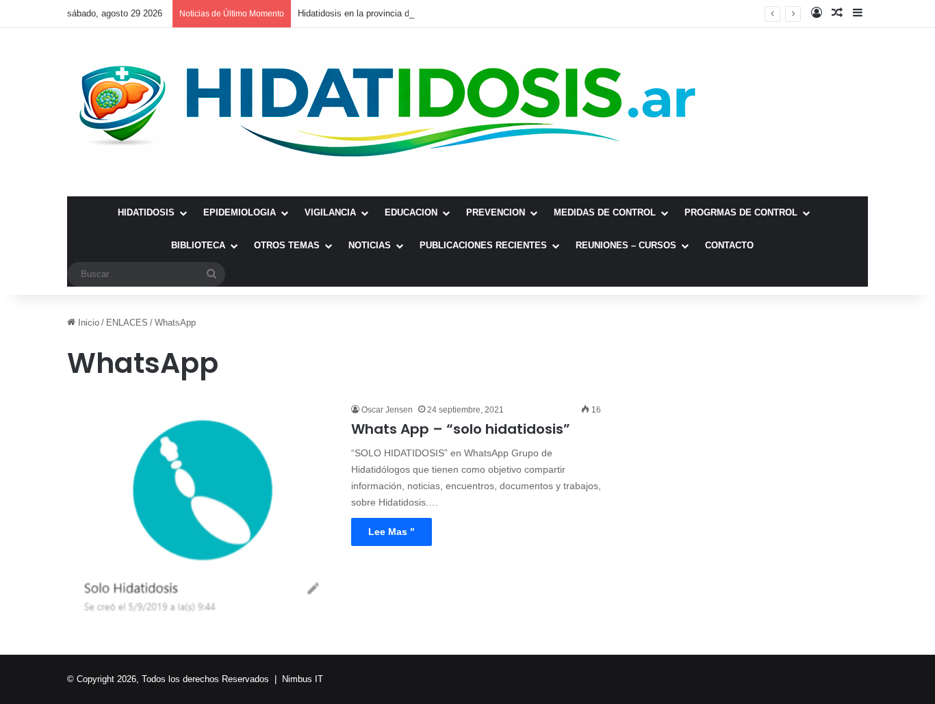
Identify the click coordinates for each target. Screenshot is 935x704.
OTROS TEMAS (287, 245)
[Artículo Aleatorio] (837, 13)
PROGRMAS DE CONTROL (740, 212)
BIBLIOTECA (198, 245)
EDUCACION (411, 212)
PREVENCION (495, 212)
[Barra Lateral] (857, 13)
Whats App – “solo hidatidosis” (460, 429)
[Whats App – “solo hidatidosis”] (200, 511)
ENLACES (127, 322)
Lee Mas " (391, 531)
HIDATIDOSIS (146, 212)
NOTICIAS (369, 245)
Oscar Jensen (387, 410)
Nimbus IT (302, 679)
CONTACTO (729, 245)
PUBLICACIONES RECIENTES (483, 245)
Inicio (87, 322)
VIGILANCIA (330, 212)
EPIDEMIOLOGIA (239, 212)
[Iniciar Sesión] (816, 13)
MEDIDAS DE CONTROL (605, 212)
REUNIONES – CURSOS (626, 245)
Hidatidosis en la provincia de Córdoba (374, 13)
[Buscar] (211, 274)
